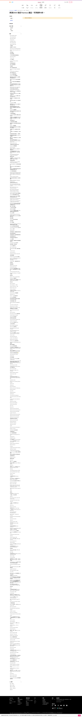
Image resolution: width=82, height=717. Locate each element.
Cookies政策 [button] (55, 715)
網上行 (35, 701)
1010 (35, 700)
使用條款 (44, 700)
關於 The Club (11, 699)
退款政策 (27, 702)
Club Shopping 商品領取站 (29, 701)
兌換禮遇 (19, 701)
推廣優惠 (15, 10)
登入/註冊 (70, 2)
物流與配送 (27, 699)
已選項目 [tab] (10, 16)
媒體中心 (10, 703)
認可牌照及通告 (45, 704)
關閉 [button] (79, 715)
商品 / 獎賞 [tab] (11, 26)
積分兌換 (19, 704)
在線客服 (27, 705)
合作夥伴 (43, 2)
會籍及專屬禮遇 (20, 699)
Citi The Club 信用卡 (12, 701)
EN (54, 699)
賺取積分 (19, 700)
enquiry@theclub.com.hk (60, 700)
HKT (35, 703)
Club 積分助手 (20, 703)
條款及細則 (44, 701)
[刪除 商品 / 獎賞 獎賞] (12, 18)
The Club (39, 2)
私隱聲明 (44, 699)
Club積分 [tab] (11, 681)
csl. (34, 699)
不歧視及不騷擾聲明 (46, 703)
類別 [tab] (10, 33)
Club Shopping (11, 10)
